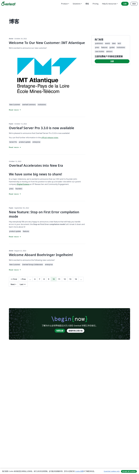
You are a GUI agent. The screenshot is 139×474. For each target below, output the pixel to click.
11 (59, 279)
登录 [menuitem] (134, 4)
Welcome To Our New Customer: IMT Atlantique (47, 42)
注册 (112, 61)
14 (76, 279)
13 (70, 279)
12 (65, 279)
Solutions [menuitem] (76, 4)
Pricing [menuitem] (95, 4)
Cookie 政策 (79, 471)
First (14, 279)
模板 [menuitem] (87, 4)
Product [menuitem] (64, 4)
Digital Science (23, 184)
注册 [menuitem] (125, 4)
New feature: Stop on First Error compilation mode (44, 214)
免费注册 (59, 330)
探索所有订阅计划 (76, 330)
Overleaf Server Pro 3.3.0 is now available (41, 128)
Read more (15, 110)
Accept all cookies (129, 471)
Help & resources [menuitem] (109, 4)
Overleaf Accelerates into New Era (36, 165)
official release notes (49, 137)
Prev (23, 279)
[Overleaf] (8, 3)
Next (13, 284)
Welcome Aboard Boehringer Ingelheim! (41, 255)
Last (23, 284)
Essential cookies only (112, 471)
